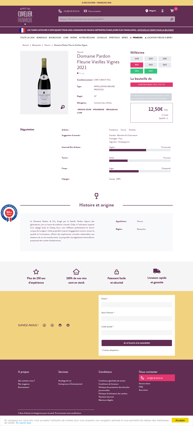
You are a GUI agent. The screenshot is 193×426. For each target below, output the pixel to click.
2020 (165, 59)
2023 (165, 65)
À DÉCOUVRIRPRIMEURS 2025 (96, 3)
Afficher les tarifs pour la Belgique (155, 30)
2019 (151, 59)
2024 (137, 71)
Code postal (106, 326)
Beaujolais (36, 45)
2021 (137, 65)
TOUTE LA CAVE (27, 38)
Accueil (25, 45)
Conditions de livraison (109, 384)
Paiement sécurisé (106, 397)
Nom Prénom (107, 312)
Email (103, 299)
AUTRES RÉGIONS (87, 38)
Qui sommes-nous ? (26, 381)
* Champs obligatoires (110, 350)
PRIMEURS (137, 38)
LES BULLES (102, 38)
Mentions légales (106, 400)
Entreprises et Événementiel (70, 384)
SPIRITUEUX (114, 38)
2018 (137, 59)
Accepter (180, 420)
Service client (144, 384)
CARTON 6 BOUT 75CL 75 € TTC (151, 85)
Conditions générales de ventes (112, 381)
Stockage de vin (64, 381)
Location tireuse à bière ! (160, 38)
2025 (151, 71)
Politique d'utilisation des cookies (113, 394)
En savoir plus (23, 422)
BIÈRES (125, 38)
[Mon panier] (172, 11)
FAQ (141, 387)
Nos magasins (24, 384)
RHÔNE (73, 38)
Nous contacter (94, 11)
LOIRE (66, 38)
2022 (151, 65)
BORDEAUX (42, 38)
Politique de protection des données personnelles (114, 389)
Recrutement (23, 387)
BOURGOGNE (55, 38)
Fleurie (47, 45)
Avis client (143, 390)
